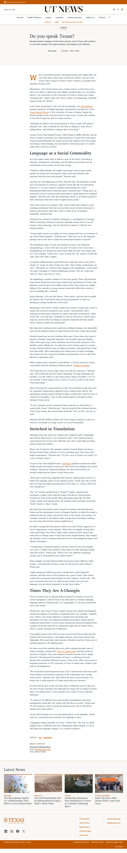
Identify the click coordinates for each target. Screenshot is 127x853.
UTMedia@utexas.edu (43, 749)
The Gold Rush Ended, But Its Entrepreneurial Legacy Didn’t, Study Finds (47, 801)
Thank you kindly (81, 365)
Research (20, 17)
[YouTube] (114, 9)
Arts (40, 737)
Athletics (89, 17)
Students (48, 22)
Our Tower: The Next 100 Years (72, 22)
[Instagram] (118, 9)
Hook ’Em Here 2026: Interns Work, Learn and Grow (107, 801)
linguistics (66, 463)
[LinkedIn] (122, 9)
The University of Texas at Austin (20, 842)
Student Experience (74, 17)
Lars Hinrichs (86, 106)
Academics (59, 17)
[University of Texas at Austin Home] (15, 2)
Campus (48, 17)
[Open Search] (110, 17)
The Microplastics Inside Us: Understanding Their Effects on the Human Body (18, 801)
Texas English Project (39, 112)
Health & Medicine (34, 17)
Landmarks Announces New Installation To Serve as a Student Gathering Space (78, 802)
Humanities (48, 737)
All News (102, 17)
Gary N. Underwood (66, 651)
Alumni (56, 22)
